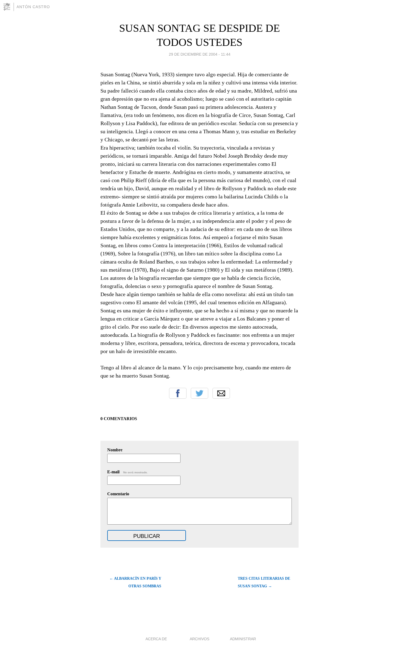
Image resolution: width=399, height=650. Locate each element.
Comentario (118, 494)
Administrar (243, 639)
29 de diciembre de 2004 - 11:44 (199, 54)
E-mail (127, 472)
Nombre (114, 450)
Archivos (199, 639)
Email (221, 393)
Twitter (199, 393)
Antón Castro (33, 7)
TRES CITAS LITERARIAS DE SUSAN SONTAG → (264, 582)
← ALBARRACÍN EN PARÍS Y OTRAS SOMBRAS (135, 582)
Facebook (177, 393)
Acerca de (156, 639)
